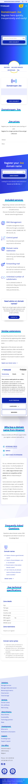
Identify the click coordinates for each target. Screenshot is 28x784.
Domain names (5, 702)
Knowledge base (5, 738)
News (2, 722)
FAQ (18, 70)
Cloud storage (5, 695)
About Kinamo (5, 714)
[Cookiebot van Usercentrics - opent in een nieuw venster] (20, 370)
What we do (4, 729)
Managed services (6, 685)
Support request (5, 741)
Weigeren (14, 412)
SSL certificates (5, 705)
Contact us (14, 317)
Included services (17, 67)
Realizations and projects (8, 732)
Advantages (11, 70)
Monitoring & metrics (7, 690)
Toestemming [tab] (5, 374)
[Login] (23, 1)
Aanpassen (13, 406)
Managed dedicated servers (9, 688)
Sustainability (5, 717)
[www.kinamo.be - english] (5, 6)
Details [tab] (14, 374)
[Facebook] (2, 764)
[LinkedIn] (4, 764)
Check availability (14, 42)
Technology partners (7, 719)
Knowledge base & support (12, 1)
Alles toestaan (14, 400)
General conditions (7, 781)
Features (7, 67)
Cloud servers (5, 693)
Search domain (14, 175)
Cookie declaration (13, 783)
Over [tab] (23, 374)
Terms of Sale (15, 781)
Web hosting (4, 707)
